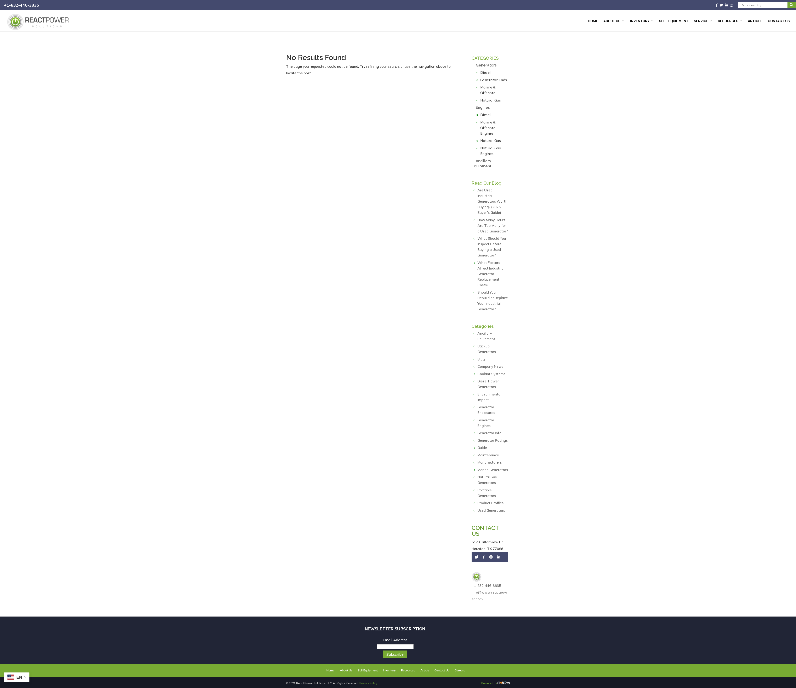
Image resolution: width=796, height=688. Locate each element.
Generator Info (489, 433)
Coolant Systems (491, 374)
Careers (460, 670)
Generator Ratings (492, 440)
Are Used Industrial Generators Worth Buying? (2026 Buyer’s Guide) (492, 201)
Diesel (485, 72)
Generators (486, 65)
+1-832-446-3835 (21, 5)
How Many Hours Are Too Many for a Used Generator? (492, 225)
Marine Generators (492, 470)
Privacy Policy (368, 683)
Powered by (489, 683)
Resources (728, 21)
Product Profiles (490, 503)
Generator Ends (493, 80)
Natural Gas (490, 100)
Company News (490, 366)
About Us (611, 21)
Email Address (395, 639)
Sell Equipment (673, 21)
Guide (482, 447)
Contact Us (779, 21)
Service (701, 21)
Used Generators (491, 510)
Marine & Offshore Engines (488, 127)
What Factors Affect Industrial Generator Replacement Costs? (490, 273)
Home (593, 21)
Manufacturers (489, 462)
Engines (483, 107)
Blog (481, 359)
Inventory (639, 21)
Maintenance (488, 455)
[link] (718, 5)
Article (755, 21)
